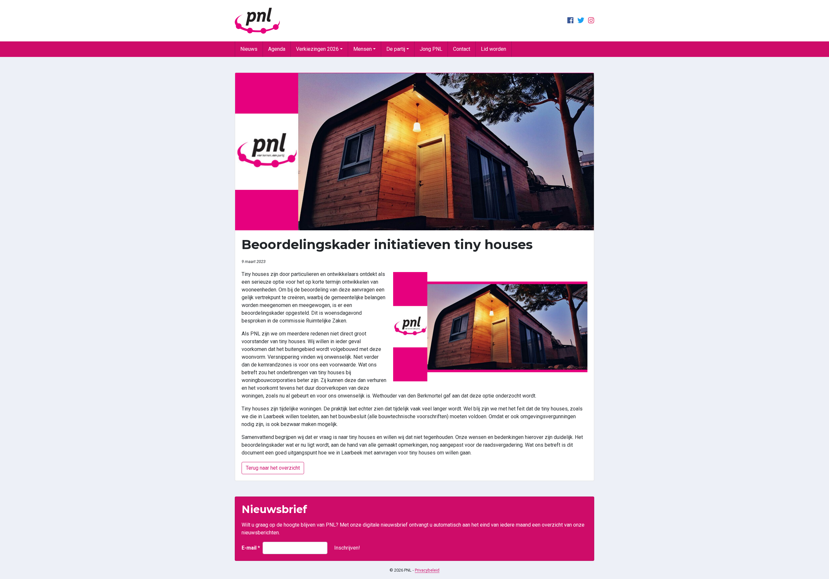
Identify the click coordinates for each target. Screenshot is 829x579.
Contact (461, 49)
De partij (395, 49)
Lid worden (493, 49)
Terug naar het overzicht (273, 468)
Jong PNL (431, 49)
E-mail (251, 548)
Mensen (362, 49)
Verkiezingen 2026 (317, 49)
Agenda (276, 49)
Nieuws (248, 49)
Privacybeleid (427, 570)
